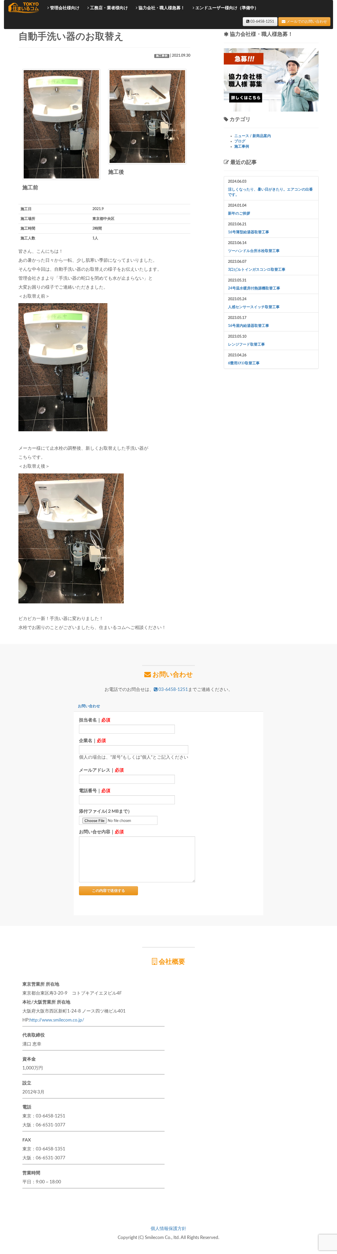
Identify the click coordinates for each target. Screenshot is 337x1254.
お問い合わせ (89, 706)
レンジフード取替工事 (246, 344)
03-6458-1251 (261, 21)
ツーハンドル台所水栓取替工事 (254, 251)
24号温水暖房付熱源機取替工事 (254, 288)
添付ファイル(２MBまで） (105, 811)
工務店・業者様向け (108, 8)
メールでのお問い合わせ (306, 21)
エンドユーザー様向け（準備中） (226, 8)
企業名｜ (92, 740)
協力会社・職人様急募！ (161, 8)
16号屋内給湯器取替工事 (248, 326)
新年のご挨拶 (239, 213)
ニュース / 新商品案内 (252, 136)
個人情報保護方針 (168, 1228)
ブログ (239, 141)
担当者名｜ (94, 720)
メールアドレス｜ (101, 770)
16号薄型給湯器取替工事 (248, 232)
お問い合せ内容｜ (101, 832)
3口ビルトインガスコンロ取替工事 (256, 270)
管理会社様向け (64, 8)
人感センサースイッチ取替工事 (254, 307)
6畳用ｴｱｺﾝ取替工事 (244, 363)
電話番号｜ (94, 790)
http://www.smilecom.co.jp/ (56, 1020)
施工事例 (161, 56)
